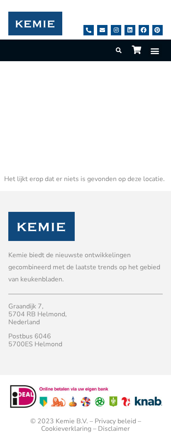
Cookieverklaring (66, 428)
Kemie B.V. (72, 421)
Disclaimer (114, 428)
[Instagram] (116, 30)
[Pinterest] (157, 30)
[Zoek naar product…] (119, 50)
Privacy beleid (115, 421)
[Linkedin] (130, 30)
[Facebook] (144, 30)
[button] (155, 50)
